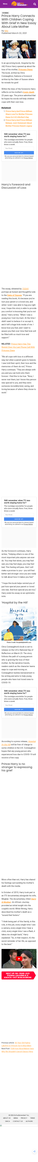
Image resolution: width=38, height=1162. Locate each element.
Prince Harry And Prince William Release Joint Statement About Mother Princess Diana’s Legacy (19, 123)
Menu (5, 4)
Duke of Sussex (14, 295)
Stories (5, 13)
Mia (6, 30)
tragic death (28, 92)
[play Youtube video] (19, 958)
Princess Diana (25, 69)
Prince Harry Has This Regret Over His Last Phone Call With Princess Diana (18, 347)
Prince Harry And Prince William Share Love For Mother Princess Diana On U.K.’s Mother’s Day (19, 114)
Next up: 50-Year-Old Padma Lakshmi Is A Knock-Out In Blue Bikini (17, 975)
